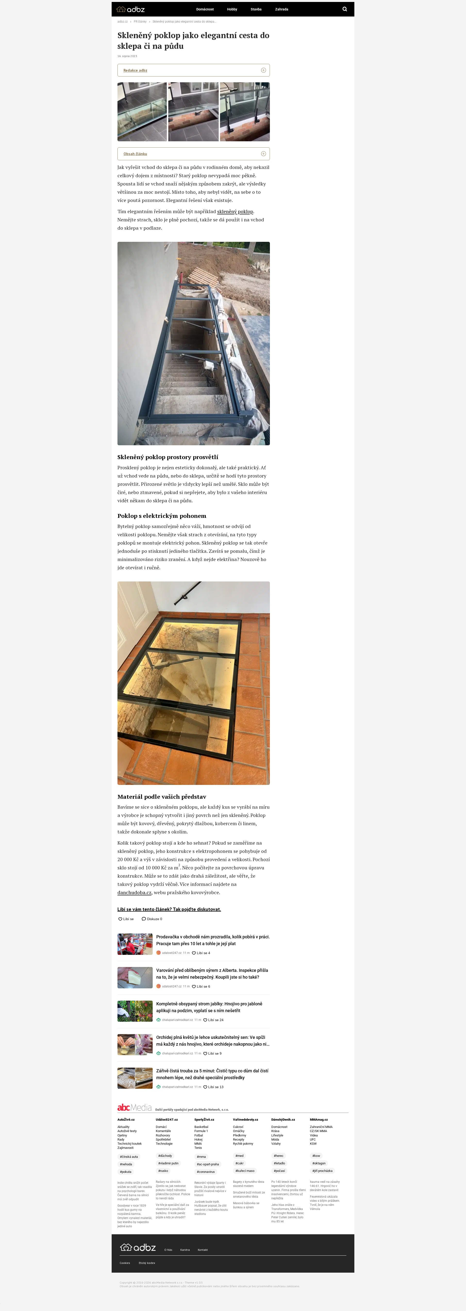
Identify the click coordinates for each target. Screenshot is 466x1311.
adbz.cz (122, 21)
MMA (198, 1143)
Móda (275, 1139)
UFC (313, 1139)
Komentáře (163, 1131)
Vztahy (276, 1143)
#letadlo (279, 1163)
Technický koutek (129, 1143)
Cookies (125, 1263)
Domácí (161, 1127)
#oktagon (318, 1163)
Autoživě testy (127, 1131)
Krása (275, 1131)
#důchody (165, 1156)
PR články (140, 21)
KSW (313, 1143)
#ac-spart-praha (208, 1164)
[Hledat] (345, 9)
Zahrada (281, 9)
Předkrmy (239, 1135)
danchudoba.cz (134, 892)
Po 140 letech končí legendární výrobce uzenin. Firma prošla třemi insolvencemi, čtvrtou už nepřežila (288, 1190)
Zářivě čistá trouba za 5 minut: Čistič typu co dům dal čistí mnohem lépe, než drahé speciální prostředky (212, 1074)
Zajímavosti (125, 1148)
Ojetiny (122, 1135)
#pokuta (125, 1172)
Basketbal (201, 1127)
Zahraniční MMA (321, 1127)
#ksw (316, 1156)
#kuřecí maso (244, 1171)
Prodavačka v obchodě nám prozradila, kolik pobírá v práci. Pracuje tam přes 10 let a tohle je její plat (213, 940)
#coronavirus (206, 1172)
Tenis (198, 1148)
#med (239, 1156)
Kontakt (203, 1250)
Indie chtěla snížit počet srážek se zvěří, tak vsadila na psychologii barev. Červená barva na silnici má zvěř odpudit (134, 1191)
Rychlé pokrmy (243, 1143)
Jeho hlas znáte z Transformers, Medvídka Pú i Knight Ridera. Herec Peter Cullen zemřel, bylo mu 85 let (287, 1213)
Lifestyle (277, 1135)
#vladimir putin (168, 1163)
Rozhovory (163, 1135)
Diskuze (154, 919)
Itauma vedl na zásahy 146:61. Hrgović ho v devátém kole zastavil (325, 1186)
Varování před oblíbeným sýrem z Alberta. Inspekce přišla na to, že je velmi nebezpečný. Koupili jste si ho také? (212, 974)
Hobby (232, 9)
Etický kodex (147, 1263)
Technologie (164, 1143)
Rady (120, 1139)
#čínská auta (129, 1157)
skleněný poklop (235, 211)
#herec (278, 1156)
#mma (201, 1157)
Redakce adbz (135, 70)
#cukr (239, 1163)
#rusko (163, 1171)
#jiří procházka (322, 1171)
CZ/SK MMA (318, 1131)
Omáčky (238, 1131)
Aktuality (123, 1127)
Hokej (198, 1139)
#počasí (279, 1171)
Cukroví (238, 1127)
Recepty (238, 1139)
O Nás (168, 1250)
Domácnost (205, 9)
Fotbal (198, 1135)
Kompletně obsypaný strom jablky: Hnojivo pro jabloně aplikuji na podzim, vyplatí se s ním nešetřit (209, 1007)
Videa (314, 1135)
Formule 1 (201, 1131)
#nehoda (126, 1164)
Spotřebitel (163, 1139)
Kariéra (185, 1250)
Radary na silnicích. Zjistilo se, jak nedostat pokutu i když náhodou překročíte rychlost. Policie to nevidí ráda (173, 1190)
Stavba (256, 9)
